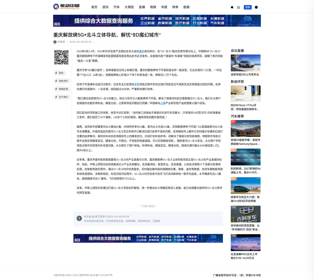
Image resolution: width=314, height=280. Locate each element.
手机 (137, 84)
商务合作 (61, 81)
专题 (164, 7)
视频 (153, 7)
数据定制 (61, 89)
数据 (186, 7)
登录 (247, 7)
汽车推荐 (237, 116)
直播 (142, 7)
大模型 (129, 7)
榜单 (175, 7)
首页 (94, 7)
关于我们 (61, 97)
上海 (163, 103)
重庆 (141, 51)
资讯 (105, 7)
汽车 (116, 7)
